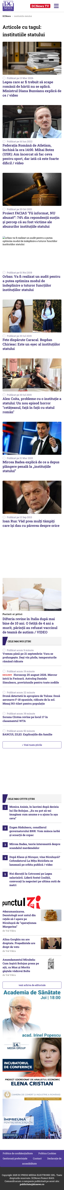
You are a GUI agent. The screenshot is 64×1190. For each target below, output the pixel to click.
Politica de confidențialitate (18, 1153)
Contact (37, 1158)
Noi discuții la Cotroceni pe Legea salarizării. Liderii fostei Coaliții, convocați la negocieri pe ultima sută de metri (34, 879)
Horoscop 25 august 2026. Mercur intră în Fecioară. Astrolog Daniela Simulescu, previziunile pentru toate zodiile (31, 678)
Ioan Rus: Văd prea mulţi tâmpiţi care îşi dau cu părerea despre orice (31, 523)
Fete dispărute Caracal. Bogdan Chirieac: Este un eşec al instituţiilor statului (31, 344)
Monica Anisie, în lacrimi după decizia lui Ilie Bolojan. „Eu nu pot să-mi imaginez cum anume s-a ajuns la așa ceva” (34, 812)
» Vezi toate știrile (32, 744)
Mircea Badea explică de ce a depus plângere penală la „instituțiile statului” (31, 466)
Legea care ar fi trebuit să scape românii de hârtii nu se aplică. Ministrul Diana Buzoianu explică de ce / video (32, 88)
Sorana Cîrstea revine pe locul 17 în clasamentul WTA (25, 718)
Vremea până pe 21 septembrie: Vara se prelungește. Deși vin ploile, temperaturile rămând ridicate (29, 657)
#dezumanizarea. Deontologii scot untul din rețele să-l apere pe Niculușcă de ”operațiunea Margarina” (19, 919)
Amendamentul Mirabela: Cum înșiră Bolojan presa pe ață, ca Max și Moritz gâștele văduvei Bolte (21, 965)
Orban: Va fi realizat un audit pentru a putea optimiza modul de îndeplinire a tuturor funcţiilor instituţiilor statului (31, 283)
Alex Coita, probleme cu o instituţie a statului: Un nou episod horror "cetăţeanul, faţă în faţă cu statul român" (32, 405)
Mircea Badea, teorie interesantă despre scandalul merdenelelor (34, 845)
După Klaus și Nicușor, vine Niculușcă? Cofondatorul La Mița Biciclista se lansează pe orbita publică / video (34, 860)
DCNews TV (40, 6)
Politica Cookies (47, 1153)
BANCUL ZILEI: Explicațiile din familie (27, 734)
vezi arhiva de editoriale (32, 985)
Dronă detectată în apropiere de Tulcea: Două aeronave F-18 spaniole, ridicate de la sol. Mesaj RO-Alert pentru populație (31, 699)
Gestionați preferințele (15, 1158)
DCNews (11, 6)
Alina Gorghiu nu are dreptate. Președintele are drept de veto (19, 943)
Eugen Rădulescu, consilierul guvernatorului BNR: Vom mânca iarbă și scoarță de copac (34, 831)
